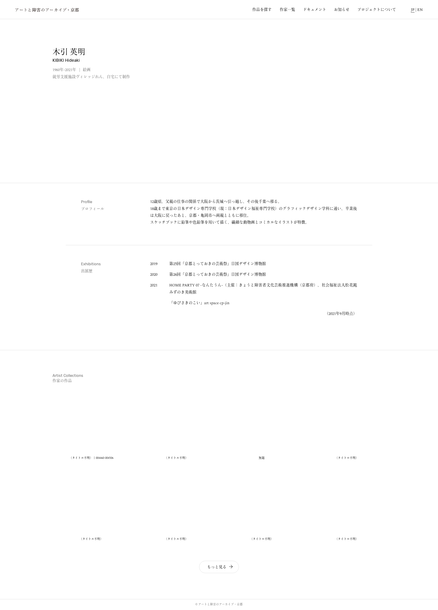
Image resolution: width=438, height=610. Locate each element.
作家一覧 (287, 10)
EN (420, 10)
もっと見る (217, 567)
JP (413, 10)
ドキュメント (314, 10)
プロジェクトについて (376, 10)
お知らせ (341, 10)
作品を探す (262, 10)
